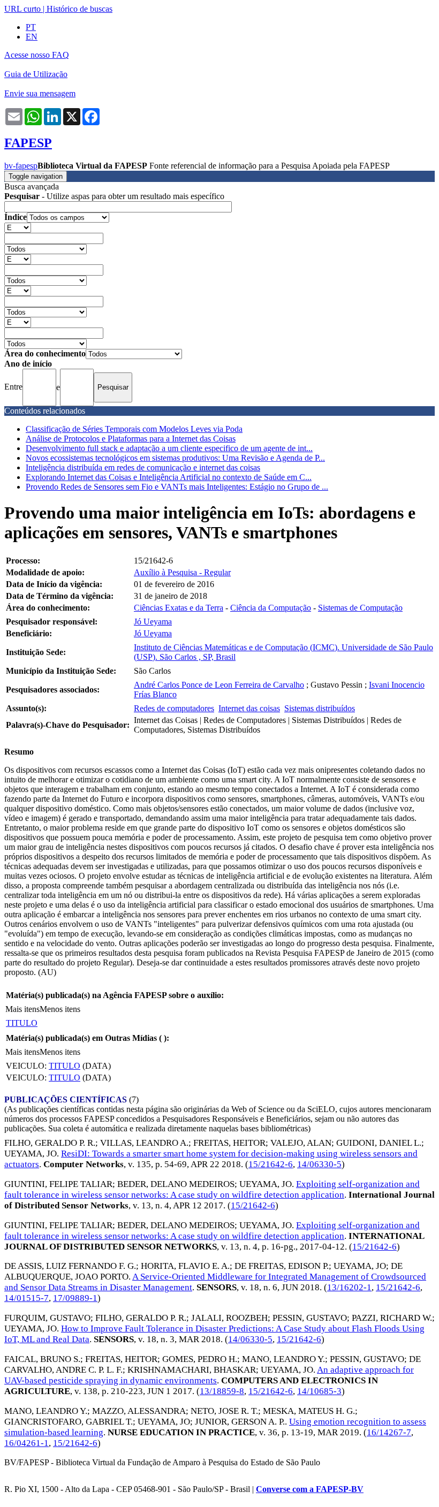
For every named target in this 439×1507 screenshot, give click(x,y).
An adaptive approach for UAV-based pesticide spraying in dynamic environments (209, 1375)
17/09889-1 (75, 1298)
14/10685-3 (319, 1391)
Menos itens (60, 1009)
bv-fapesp (20, 165)
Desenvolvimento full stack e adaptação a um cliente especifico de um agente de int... (169, 448)
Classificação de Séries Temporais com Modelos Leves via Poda (134, 428)
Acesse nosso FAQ (36, 54)
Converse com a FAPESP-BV (310, 1489)
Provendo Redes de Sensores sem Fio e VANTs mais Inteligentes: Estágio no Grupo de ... (177, 486)
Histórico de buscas (79, 8)
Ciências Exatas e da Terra (178, 607)
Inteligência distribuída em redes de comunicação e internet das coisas (143, 467)
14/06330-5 (319, 1164)
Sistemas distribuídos (319, 708)
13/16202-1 (349, 1287)
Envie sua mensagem (39, 93)
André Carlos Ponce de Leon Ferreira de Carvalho (219, 684)
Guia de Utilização (35, 74)
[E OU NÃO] (17, 227)
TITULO (21, 1023)
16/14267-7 (389, 1432)
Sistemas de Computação (360, 607)
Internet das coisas (249, 708)
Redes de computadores (174, 708)
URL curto (22, 8)
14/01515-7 (26, 1298)
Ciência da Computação (270, 607)
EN (31, 36)
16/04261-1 (26, 1443)
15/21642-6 (270, 1164)
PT (31, 27)
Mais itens (22, 1009)
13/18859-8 (222, 1391)
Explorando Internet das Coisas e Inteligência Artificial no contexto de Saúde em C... (169, 477)
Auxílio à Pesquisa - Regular (182, 572)
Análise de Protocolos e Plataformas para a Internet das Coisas (131, 438)
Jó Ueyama (153, 621)
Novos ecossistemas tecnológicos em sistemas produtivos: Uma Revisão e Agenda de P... (175, 457)
